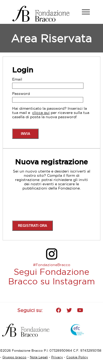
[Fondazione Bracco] (45, 14)
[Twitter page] (69, 310)
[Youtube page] (80, 310)
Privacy (57, 357)
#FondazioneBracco (51, 265)
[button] (88, 14)
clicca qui (41, 113)
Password (21, 93)
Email (17, 79)
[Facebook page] (58, 310)
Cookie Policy (77, 357)
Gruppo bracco (14, 357)
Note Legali (39, 357)
